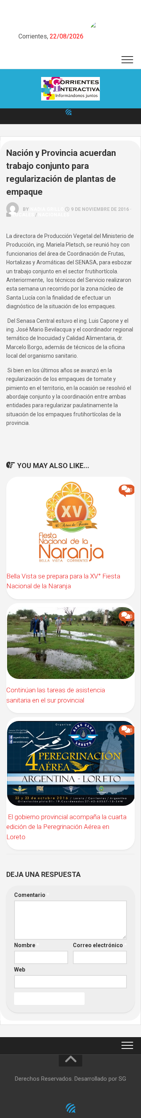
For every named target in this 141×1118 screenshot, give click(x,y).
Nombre (26, 945)
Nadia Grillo (47, 209)
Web (19, 969)
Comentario (31, 895)
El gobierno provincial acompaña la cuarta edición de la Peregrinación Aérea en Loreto (66, 827)
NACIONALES (53, 215)
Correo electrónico (100, 945)
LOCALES (23, 215)
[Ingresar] (68, 111)
